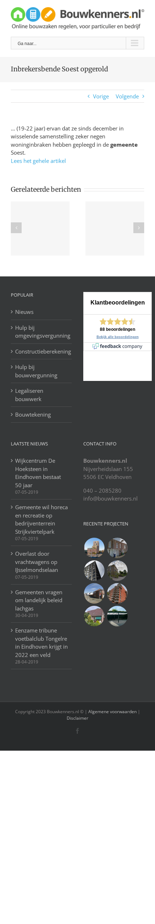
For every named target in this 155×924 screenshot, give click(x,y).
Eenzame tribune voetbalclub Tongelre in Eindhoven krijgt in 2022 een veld (41, 642)
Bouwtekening (33, 414)
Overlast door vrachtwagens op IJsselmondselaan (36, 561)
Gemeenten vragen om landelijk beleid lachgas (38, 600)
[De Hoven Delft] (117, 593)
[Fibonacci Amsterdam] (94, 548)
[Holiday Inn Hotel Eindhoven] (94, 570)
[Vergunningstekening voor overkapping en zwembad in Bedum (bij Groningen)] (117, 570)
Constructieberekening (41, 351)
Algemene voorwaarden (112, 711)
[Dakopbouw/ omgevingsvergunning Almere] (117, 548)
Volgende (127, 96)
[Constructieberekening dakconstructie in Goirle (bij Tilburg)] (94, 593)
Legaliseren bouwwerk (29, 395)
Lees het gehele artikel (38, 160)
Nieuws (24, 311)
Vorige (101, 96)
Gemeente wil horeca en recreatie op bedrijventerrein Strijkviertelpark (41, 519)
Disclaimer (77, 718)
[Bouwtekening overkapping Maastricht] (117, 616)
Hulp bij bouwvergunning (36, 371)
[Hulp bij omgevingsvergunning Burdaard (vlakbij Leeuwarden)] (94, 616)
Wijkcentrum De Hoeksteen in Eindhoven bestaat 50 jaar (38, 473)
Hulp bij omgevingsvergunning (41, 331)
